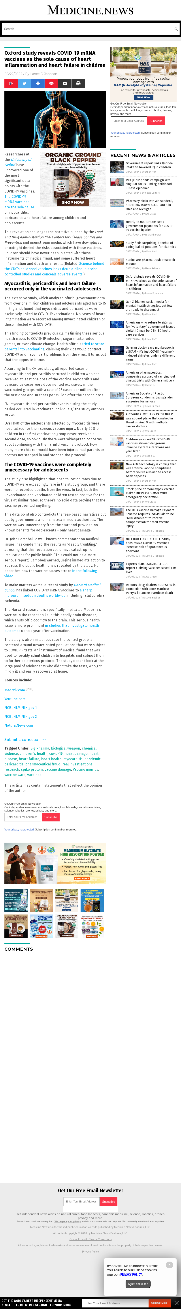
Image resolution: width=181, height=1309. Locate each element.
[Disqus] (55, 1010)
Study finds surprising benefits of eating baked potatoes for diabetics (151, 245)
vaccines (34, 775)
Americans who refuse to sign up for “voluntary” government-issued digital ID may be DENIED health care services (150, 329)
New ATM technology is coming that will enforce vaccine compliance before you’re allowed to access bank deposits (151, 470)
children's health (33, 754)
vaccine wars (14, 775)
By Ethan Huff (149, 171)
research (11, 769)
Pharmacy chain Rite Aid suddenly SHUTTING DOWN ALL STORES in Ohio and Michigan (149, 205)
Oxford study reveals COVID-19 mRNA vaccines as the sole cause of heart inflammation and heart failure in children (151, 283)
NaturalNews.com (18, 725)
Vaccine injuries (85, 769)
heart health (51, 759)
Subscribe (159, 1303)
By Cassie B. (148, 385)
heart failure (29, 759)
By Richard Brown (151, 234)
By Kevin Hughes (151, 406)
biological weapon (65, 748)
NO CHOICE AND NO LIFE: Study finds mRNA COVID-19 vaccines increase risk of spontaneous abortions (148, 545)
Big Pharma (39, 748)
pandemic (92, 759)
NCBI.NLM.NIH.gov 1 (20, 708)
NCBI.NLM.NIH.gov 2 (20, 716)
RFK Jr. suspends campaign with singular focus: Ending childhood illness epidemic (149, 184)
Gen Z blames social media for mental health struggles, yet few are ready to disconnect (149, 306)
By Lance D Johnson (153, 293)
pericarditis (13, 764)
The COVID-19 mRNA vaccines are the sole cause (19, 201)
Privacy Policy (90, 1251)
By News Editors (151, 192)
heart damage (76, 754)
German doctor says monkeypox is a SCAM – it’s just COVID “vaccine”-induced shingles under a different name (150, 354)
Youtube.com (14, 699)
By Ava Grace (149, 213)
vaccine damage (58, 769)
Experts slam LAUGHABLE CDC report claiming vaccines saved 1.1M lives (151, 568)
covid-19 (56, 754)
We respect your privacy (68, 1221)
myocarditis (73, 759)
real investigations (77, 764)
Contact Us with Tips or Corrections (91, 1239)
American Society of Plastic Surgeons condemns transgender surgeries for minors (149, 397)
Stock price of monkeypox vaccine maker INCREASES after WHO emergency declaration (150, 493)
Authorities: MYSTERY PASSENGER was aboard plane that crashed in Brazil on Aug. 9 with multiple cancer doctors (149, 420)
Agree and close (138, 1284)
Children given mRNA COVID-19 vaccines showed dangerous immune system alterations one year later (148, 445)
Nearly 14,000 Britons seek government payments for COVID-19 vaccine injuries (150, 226)
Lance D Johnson (43, 74)
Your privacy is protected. (19, 829)
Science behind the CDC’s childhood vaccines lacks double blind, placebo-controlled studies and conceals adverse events (54, 269)
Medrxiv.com (14, 690)
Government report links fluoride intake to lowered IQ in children (149, 165)
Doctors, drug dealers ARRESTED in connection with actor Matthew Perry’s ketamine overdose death (150, 589)
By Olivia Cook (150, 251)
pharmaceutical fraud (42, 764)
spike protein (32, 769)
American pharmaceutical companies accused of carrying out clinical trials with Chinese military (150, 376)
